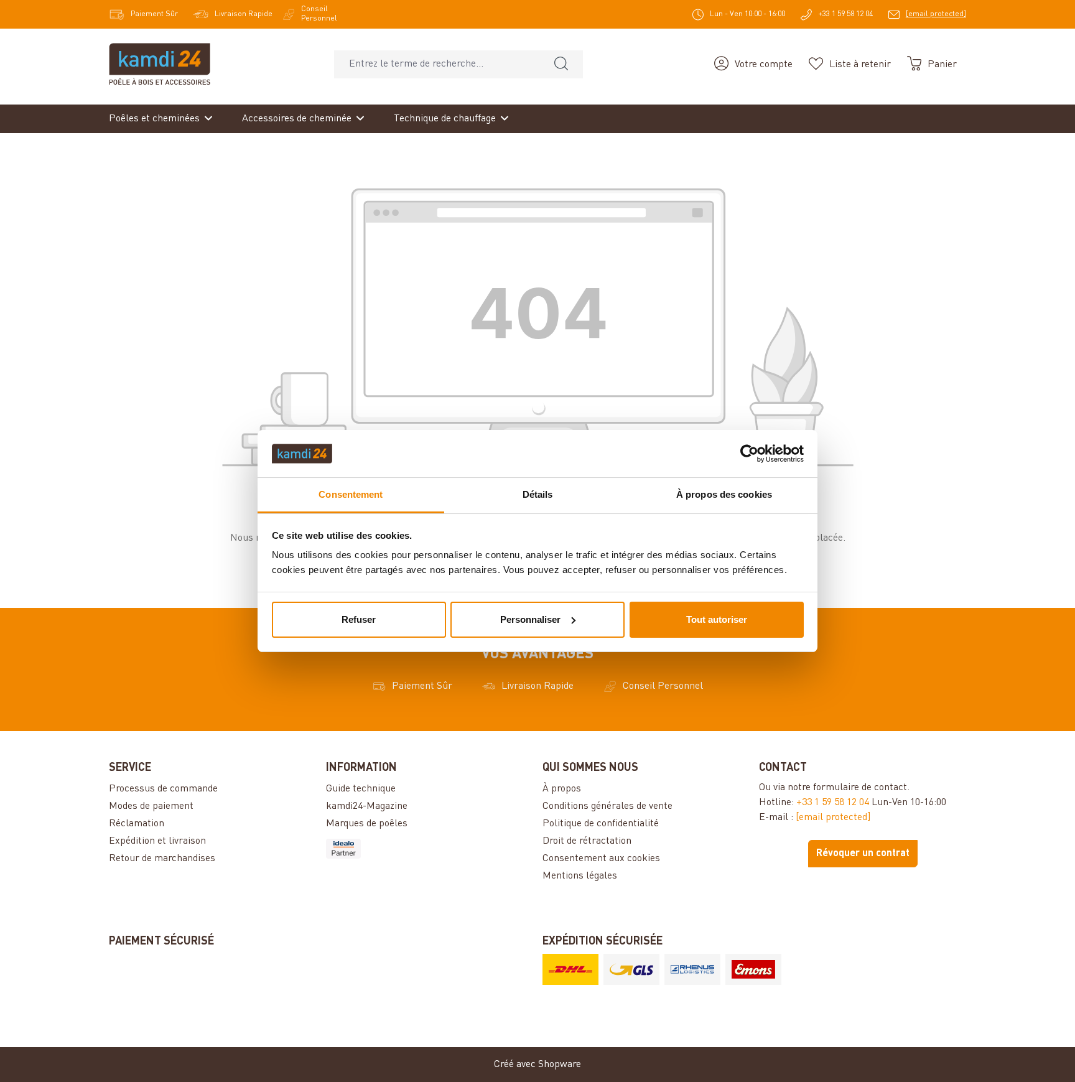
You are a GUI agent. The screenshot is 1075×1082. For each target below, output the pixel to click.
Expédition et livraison (157, 841)
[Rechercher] (561, 64)
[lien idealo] (429, 849)
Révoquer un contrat (863, 854)
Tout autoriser (716, 619)
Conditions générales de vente (607, 806)
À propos (561, 789)
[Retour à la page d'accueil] (159, 64)
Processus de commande (163, 789)
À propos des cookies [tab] (724, 494)
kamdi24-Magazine (366, 806)
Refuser (359, 619)
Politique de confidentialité (600, 824)
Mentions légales (579, 876)
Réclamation (136, 824)
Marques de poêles (366, 824)
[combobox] (437, 64)
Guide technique (361, 789)
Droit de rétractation (586, 841)
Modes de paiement (151, 806)
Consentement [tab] (351, 494)
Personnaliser (530, 619)
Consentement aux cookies (601, 859)
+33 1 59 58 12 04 (832, 803)
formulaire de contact (860, 788)
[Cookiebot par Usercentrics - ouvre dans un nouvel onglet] (749, 453)
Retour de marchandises (162, 859)
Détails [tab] (538, 494)
